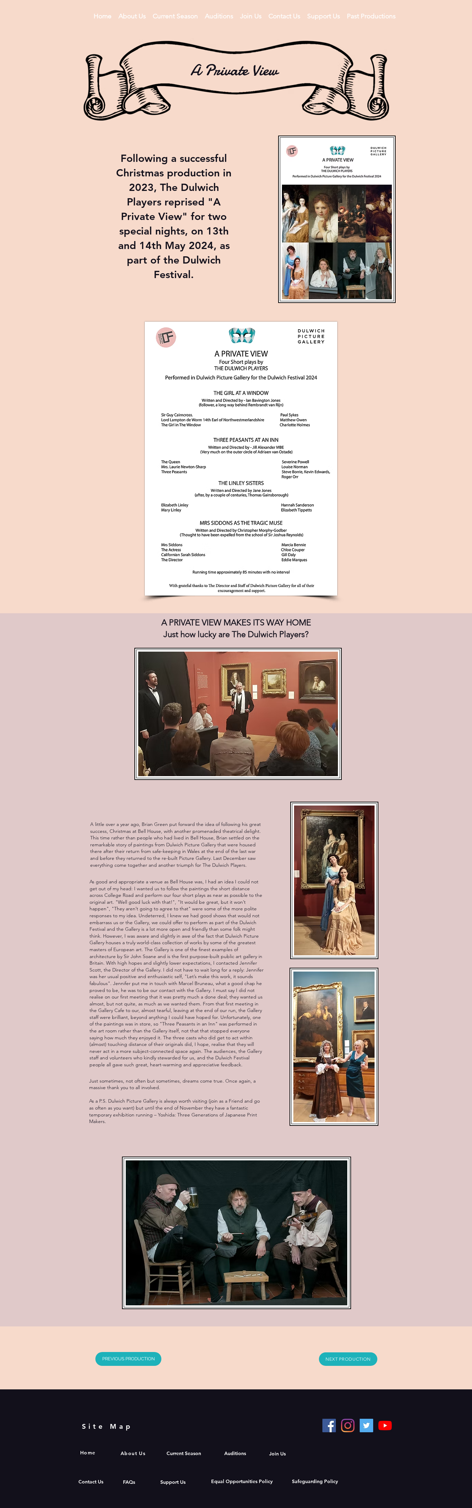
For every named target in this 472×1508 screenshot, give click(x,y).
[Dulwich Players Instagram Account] (348, 1425)
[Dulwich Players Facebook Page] (329, 1425)
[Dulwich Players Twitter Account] (366, 1425)
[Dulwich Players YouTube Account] (385, 1425)
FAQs (129, 1482)
